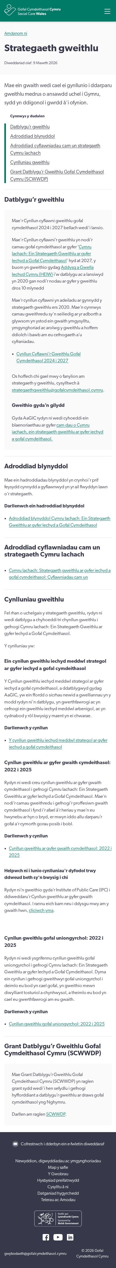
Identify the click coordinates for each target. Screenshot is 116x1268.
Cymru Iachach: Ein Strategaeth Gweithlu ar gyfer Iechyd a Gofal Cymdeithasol (51, 254)
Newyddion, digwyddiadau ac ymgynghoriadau (58, 1161)
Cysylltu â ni (58, 1187)
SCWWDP (55, 1114)
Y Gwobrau (58, 1174)
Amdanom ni (15, 33)
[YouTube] (58, 1237)
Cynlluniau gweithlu (29, 162)
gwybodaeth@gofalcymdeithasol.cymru (35, 1254)
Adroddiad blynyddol (32, 136)
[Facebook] (46, 1237)
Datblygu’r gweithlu (30, 127)
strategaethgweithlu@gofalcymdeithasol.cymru (57, 390)
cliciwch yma (41, 910)
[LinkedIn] (70, 1237)
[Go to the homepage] (32, 9)
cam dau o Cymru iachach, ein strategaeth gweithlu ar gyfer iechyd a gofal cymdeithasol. (57, 432)
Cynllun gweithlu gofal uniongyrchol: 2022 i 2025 (57, 1024)
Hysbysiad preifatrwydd (58, 1180)
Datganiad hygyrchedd (58, 1193)
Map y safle (58, 1167)
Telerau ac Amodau (58, 1200)
